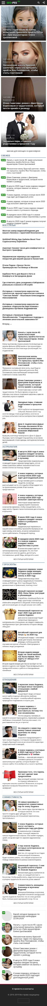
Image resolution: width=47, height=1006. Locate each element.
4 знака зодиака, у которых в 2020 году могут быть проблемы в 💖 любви (31, 752)
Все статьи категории (23, 559)
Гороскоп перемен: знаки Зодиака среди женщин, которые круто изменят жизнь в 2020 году (30, 572)
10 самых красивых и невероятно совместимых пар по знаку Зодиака (30, 804)
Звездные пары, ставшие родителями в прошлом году (30, 404)
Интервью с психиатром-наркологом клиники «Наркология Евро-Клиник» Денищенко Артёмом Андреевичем (20, 306)
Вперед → (7, 324)
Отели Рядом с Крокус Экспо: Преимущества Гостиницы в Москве (20, 266)
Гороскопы (9, 564)
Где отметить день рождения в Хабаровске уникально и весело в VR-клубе (23, 283)
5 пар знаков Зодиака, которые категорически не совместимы (31, 847)
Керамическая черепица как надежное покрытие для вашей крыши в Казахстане (22, 257)
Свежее (5, 155)
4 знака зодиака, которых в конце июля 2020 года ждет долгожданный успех (26, 196)
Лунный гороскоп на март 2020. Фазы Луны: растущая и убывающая (31, 593)
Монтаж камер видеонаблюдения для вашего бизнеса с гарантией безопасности (23, 231)
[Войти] (43, 2)
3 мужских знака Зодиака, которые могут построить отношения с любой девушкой (30, 687)
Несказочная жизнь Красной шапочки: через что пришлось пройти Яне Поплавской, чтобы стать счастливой (26, 171)
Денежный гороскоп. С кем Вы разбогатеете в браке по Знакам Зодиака (31, 867)
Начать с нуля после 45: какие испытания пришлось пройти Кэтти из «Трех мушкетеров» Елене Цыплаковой (24, 162)
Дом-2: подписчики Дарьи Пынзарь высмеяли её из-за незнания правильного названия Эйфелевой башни (30, 428)
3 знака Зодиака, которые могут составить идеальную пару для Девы (30, 826)
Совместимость (12, 797)
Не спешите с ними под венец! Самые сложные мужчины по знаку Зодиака (29, 731)
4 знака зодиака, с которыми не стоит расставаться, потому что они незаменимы (30, 709)
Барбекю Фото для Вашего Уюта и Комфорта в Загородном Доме (18, 275)
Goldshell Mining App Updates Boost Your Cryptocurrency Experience (21, 240)
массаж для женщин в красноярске (23, 151)
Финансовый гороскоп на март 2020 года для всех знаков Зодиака (30, 612)
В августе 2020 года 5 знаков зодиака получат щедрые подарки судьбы (26, 222)
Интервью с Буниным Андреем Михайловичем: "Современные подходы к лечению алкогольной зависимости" (22, 317)
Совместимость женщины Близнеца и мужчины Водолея (30, 887)
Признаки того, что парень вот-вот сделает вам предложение (31, 774)
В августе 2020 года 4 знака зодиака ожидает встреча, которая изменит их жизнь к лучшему (26, 188)
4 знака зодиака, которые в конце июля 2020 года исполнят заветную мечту (26, 202)
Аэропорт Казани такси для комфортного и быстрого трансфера (23, 249)
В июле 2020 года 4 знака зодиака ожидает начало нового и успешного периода (25, 209)
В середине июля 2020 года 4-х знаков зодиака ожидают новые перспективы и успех (26, 216)
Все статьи (9, 225)
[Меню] (3, 2)
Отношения (9, 680)
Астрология (9, 447)
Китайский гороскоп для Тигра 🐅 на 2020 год (30, 633)
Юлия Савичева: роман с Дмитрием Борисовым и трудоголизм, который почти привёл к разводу (25, 179)
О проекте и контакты (23, 989)
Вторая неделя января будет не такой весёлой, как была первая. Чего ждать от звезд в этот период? (29, 656)
